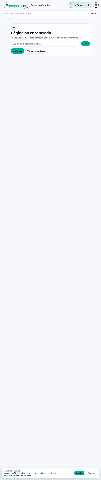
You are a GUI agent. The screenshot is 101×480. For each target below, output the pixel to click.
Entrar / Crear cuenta (80, 5)
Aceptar (79, 473)
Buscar (93, 13)
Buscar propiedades (40, 5)
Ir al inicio (17, 51)
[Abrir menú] (96, 5)
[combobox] (46, 13)
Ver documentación (36, 51)
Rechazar (91, 473)
